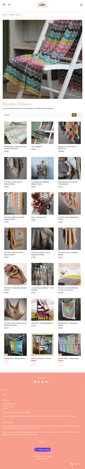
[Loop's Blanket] (42, 133)
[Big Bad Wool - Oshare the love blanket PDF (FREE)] (15, 133)
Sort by (6, 115)
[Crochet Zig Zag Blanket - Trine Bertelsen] (42, 274)
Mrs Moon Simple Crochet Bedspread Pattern (40, 253)
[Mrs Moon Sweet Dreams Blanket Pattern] (15, 168)
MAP (28, 412)
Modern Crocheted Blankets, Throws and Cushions (68, 289)
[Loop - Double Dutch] (42, 203)
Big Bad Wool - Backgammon (14, 358)
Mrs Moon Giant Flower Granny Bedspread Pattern (15, 324)
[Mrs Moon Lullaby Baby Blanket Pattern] (15, 274)
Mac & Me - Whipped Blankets (42, 323)
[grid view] (74, 115)
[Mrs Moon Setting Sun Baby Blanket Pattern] (15, 203)
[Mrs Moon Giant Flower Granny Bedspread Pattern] (15, 309)
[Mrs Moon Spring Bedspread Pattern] (69, 203)
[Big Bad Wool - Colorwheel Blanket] (69, 309)
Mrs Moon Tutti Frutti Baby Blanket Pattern (13, 253)
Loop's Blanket (36, 146)
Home (5, 15)
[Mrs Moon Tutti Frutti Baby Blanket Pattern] (15, 239)
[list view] (79, 115)
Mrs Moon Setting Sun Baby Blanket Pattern (14, 218)
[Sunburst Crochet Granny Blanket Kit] (69, 133)
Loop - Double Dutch (38, 217)
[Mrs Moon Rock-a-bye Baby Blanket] (69, 239)
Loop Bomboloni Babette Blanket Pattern (40, 183)
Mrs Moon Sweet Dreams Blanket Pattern (13, 183)
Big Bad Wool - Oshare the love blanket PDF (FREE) (15, 148)
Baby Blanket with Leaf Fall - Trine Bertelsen (68, 183)
